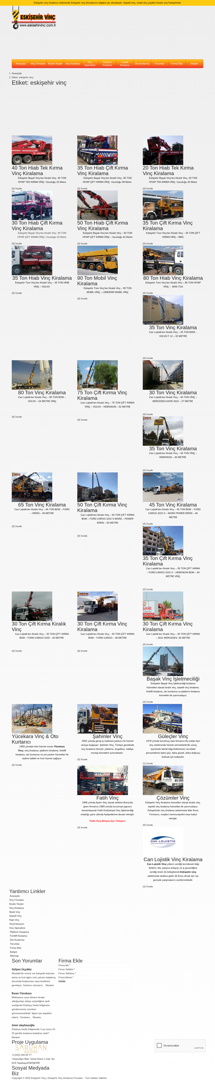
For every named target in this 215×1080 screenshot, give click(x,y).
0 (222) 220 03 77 (22, 1055)
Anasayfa (21, 63)
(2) (144, 886)
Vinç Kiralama (72, 63)
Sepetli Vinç (15, 915)
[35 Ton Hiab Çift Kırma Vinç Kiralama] (97, 150)
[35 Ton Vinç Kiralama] (163, 309)
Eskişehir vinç (188, 872)
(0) (13, 188)
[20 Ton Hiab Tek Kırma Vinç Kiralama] (163, 150)
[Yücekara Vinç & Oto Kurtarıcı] (32, 718)
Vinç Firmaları (16, 900)
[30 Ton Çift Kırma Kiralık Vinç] (32, 606)
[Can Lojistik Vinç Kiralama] (163, 841)
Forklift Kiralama (125, 63)
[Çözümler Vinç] (163, 780)
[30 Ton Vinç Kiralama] (163, 374)
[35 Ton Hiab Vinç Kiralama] (32, 260)
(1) (144, 763)
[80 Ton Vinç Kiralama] (32, 374)
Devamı (50, 985)
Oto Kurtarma (142, 63)
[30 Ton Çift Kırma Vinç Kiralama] (97, 606)
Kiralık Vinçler (55, 63)
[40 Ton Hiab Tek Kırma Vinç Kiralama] (32, 150)
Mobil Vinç (14, 912)
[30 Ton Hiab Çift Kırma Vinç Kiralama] (32, 205)
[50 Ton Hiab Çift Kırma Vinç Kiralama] (97, 205)
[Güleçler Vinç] (162, 718)
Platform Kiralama (107, 63)
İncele (19, 188)
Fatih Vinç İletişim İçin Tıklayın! (107, 821)
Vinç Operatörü (89, 63)
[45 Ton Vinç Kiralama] (163, 486)
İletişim (194, 63)
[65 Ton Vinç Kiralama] (32, 486)
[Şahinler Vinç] (97, 718)
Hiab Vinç (14, 920)
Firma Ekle (177, 63)
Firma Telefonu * (67, 973)
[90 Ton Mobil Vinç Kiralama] (97, 260)
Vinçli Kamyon (16, 924)
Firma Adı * (64, 965)
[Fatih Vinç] (102, 780)
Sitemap (14, 955)
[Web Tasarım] (31, 1048)
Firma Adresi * (65, 977)
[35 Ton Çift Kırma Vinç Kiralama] (163, 205)
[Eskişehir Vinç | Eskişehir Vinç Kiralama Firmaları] (34, 17)
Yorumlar (159, 63)
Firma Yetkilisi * (66, 969)
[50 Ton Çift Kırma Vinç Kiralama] (97, 486)
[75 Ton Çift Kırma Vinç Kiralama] (97, 374)
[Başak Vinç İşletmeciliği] (163, 661)
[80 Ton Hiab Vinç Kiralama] (163, 260)
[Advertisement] (132, 32)
